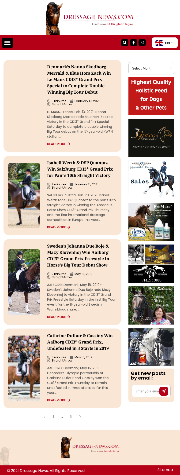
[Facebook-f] (133, 42)
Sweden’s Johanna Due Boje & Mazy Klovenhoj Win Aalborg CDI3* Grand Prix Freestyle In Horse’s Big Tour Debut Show (78, 256)
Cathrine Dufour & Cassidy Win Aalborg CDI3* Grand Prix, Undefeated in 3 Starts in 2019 (80, 342)
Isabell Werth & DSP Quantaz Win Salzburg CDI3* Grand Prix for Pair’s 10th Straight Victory (80, 169)
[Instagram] (142, 42)
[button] (7, 43)
